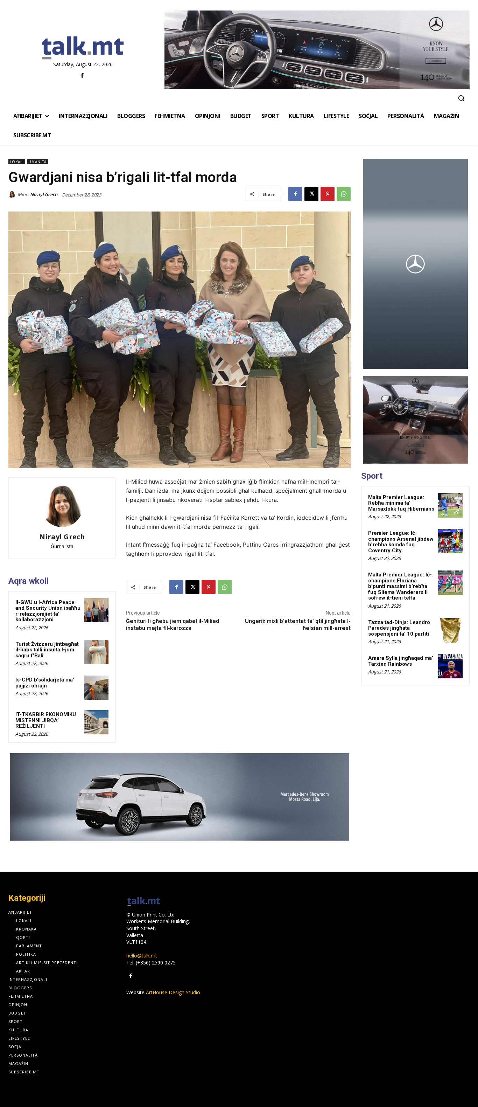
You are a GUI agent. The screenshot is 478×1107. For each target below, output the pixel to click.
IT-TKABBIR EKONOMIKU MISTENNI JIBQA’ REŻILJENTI (45, 720)
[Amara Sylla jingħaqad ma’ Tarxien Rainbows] (450, 666)
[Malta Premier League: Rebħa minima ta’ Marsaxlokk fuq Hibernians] (450, 505)
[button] (461, 98)
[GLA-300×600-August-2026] (415, 264)
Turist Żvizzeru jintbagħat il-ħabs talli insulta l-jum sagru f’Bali (47, 650)
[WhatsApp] (344, 194)
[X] (311, 194)
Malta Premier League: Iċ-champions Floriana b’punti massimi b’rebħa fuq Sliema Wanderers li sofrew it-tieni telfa (400, 586)
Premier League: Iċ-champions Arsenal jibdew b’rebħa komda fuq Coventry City (401, 542)
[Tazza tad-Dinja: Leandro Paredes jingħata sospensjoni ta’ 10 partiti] (450, 630)
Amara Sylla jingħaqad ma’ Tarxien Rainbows (400, 661)
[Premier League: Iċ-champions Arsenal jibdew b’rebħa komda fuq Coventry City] (450, 541)
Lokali (17, 161)
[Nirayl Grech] (12, 194)
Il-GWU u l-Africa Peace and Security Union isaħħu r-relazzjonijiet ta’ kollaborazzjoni (47, 611)
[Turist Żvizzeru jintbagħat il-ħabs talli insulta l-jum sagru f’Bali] (96, 652)
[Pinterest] (328, 194)
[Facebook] (82, 76)
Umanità (37, 161)
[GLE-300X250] (415, 420)
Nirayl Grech (43, 194)
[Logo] (82, 48)
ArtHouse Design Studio (173, 992)
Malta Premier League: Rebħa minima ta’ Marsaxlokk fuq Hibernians (401, 503)
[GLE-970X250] (317, 50)
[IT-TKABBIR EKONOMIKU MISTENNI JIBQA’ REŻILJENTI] (96, 722)
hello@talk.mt (141, 955)
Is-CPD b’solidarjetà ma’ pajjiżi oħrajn (44, 683)
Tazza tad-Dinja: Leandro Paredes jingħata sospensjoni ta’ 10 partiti (399, 628)
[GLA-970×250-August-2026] (179, 797)
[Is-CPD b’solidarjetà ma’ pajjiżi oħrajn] (96, 688)
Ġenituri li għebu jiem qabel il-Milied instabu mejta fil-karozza (172, 624)
